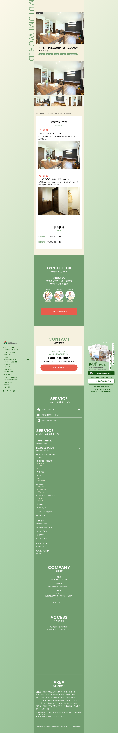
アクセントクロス (72, 54)
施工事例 (42, 113)
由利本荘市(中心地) (71, 703)
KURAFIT (39, 13)
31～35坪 (49, 54)
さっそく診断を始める (59, 311)
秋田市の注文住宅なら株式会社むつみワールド (59, 726)
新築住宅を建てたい (61, 409)
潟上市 (38, 692)
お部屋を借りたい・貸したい (61, 414)
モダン (56, 54)
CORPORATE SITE (61, 420)
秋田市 (63, 54)
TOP (37, 113)
